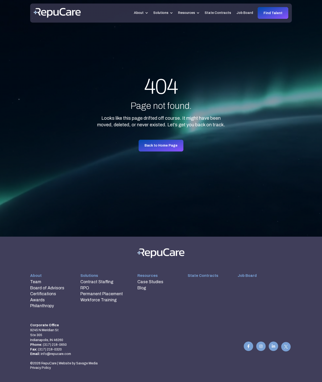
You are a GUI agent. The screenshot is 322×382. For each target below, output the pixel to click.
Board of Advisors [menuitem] (47, 288)
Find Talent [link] (273, 13)
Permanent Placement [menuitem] (101, 294)
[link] (57, 13)
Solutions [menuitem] (89, 276)
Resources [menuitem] (147, 276)
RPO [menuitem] (84, 288)
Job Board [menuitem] (247, 276)
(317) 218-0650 (55, 344)
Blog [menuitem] (141, 288)
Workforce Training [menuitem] (98, 300)
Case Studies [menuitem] (150, 282)
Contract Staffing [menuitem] (96, 282)
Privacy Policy (40, 368)
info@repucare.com (56, 354)
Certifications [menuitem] (43, 294)
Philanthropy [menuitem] (42, 306)
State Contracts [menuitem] (203, 276)
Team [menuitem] (35, 282)
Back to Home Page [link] (161, 145)
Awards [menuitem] (37, 300)
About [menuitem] (36, 276)
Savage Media (87, 363)
